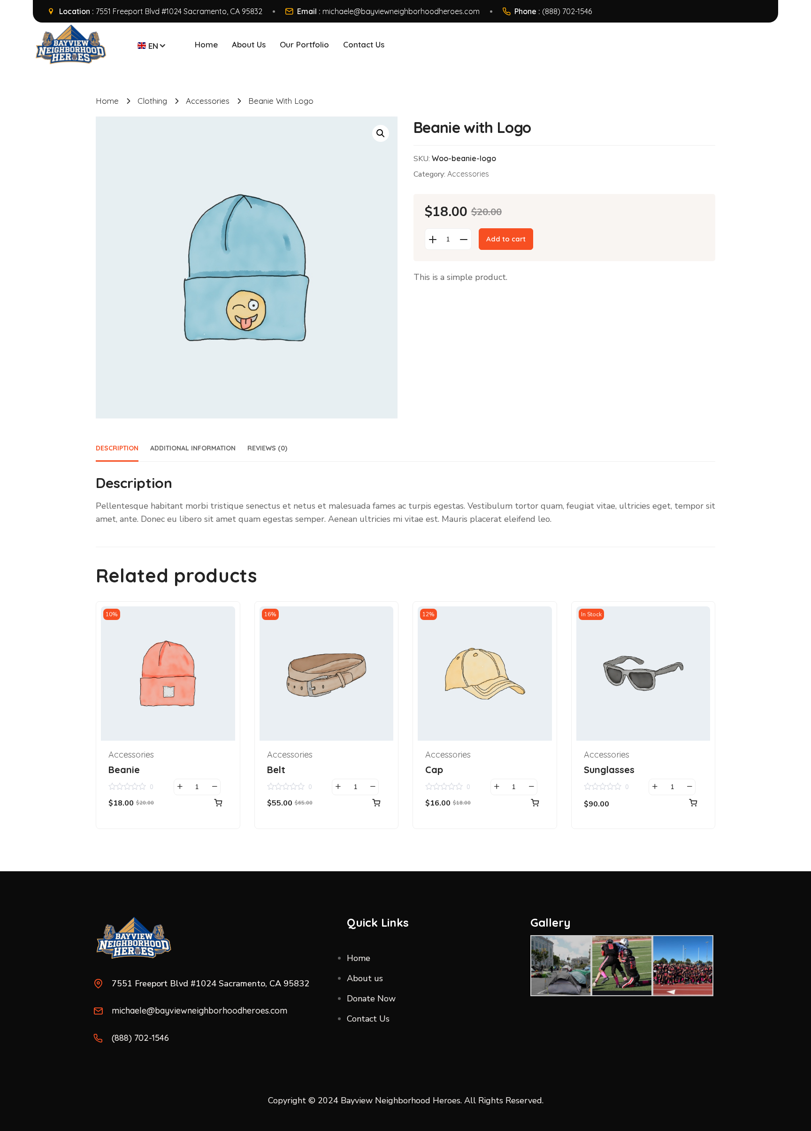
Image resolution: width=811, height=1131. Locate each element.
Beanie (124, 769)
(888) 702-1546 (567, 11)
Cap (434, 769)
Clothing (152, 101)
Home (107, 101)
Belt (276, 769)
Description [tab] (117, 448)
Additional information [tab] (193, 448)
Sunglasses (609, 769)
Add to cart (506, 238)
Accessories (208, 101)
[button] (380, 133)
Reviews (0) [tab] (267, 448)
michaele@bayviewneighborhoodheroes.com (401, 11)
